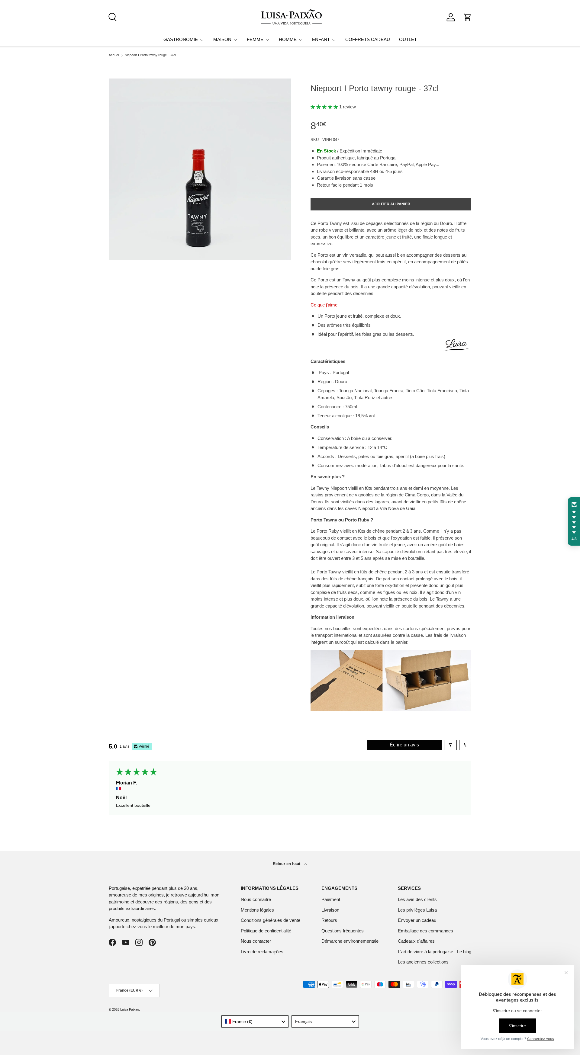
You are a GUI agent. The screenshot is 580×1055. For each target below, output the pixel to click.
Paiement (330, 899)
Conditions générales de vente (270, 920)
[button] (467, 17)
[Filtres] (450, 745)
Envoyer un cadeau (417, 920)
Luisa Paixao (129, 1009)
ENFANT (321, 39)
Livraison (330, 909)
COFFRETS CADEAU (367, 39)
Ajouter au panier (391, 204)
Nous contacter (256, 941)
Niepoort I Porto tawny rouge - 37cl (150, 55)
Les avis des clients (417, 899)
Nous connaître (256, 899)
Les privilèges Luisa (417, 909)
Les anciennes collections (423, 961)
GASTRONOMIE (180, 39)
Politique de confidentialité (266, 930)
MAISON (222, 39)
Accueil (114, 55)
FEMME (255, 39)
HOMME (288, 39)
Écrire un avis (404, 744)
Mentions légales (257, 909)
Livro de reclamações (262, 951)
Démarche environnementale (350, 941)
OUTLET (408, 39)
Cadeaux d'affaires (416, 941)
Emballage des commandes (425, 930)
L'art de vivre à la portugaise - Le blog (434, 951)
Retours (329, 920)
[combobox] (255, 1021)
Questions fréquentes (342, 930)
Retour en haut (287, 863)
